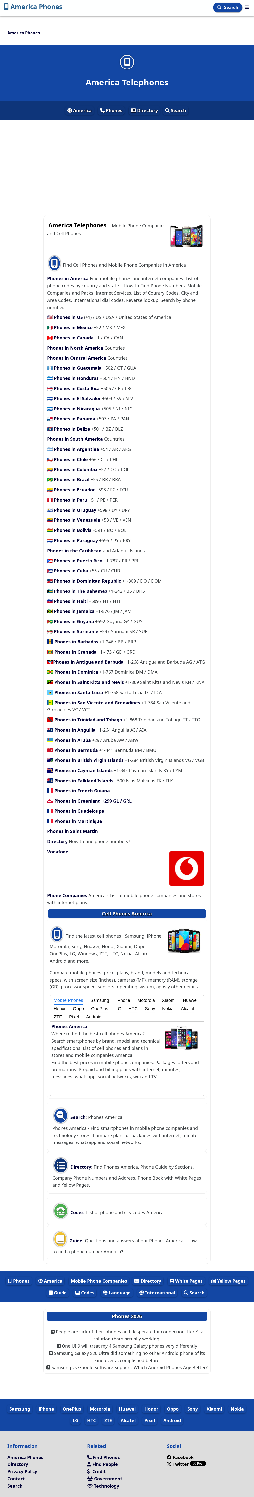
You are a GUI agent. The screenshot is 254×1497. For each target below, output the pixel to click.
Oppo (78, 1008)
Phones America (69, 1026)
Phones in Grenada (75, 652)
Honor (60, 1008)
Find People (104, 1464)
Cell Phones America (127, 913)
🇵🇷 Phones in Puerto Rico (75, 561)
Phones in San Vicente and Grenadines (97, 703)
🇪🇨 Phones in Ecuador (71, 490)
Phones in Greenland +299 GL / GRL (92, 801)
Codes (76, 1212)
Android (93, 1016)
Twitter (180, 1464)
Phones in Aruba (72, 740)
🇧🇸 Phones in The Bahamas (77, 591)
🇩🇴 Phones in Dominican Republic (84, 581)
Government (107, 1479)
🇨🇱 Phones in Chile (68, 459)
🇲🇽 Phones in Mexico (70, 327)
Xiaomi (169, 1000)
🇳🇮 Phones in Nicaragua (74, 409)
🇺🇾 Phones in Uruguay (72, 510)
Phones (113, 110)
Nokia (168, 1008)
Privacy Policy (22, 1471)
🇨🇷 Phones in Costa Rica (74, 388)
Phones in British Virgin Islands (89, 760)
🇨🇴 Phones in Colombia (73, 469)
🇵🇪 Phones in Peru (68, 500)
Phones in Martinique (77, 821)
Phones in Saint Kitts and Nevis (89, 682)
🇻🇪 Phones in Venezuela (74, 520)
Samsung (99, 1000)
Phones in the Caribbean (75, 550)
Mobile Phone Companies (99, 1281)
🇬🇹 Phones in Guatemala (75, 368)
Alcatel (187, 1008)
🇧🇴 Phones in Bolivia (70, 530)
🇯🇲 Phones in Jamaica (71, 611)
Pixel (74, 1016)
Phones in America (68, 278)
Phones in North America (75, 348)
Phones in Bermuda (76, 750)
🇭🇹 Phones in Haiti (68, 601)
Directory (147, 110)
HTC (133, 1008)
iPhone (123, 1000)
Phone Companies (67, 895)
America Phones (36, 6)
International (159, 1293)
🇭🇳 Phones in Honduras (73, 378)
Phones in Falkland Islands (84, 781)
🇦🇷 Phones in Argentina (73, 449)
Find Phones (106, 1457)
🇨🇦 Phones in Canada (71, 338)
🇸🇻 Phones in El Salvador (74, 398)
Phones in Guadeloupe (78, 811)
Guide (75, 1241)
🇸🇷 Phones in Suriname (73, 631)
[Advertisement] (127, 164)
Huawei (190, 1000)
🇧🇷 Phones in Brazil (69, 479)
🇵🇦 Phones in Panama (71, 419)
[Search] (219, 7)
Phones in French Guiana (81, 791)
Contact (16, 1479)
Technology (106, 1486)
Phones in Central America (77, 358)
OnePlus (99, 1008)
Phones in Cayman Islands (83, 770)
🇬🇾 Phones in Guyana (71, 621)
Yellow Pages (231, 1281)
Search (231, 7)
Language (119, 1293)
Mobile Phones (68, 1000)
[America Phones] (247, 7)
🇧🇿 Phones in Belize (69, 429)
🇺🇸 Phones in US (65, 317)
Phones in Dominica (76, 672)
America (82, 110)
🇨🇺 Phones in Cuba (68, 571)
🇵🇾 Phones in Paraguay (73, 540)
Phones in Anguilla (75, 730)
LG (118, 1008)
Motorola (146, 1000)
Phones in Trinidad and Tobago (88, 720)
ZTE (58, 1016)
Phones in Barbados (76, 642)
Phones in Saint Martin (72, 831)
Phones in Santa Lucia (78, 692)
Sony (150, 1008)
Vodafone (57, 852)
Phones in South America (75, 439)
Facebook (183, 1457)
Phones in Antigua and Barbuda (89, 662)
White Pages (188, 1281)
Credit (98, 1471)
